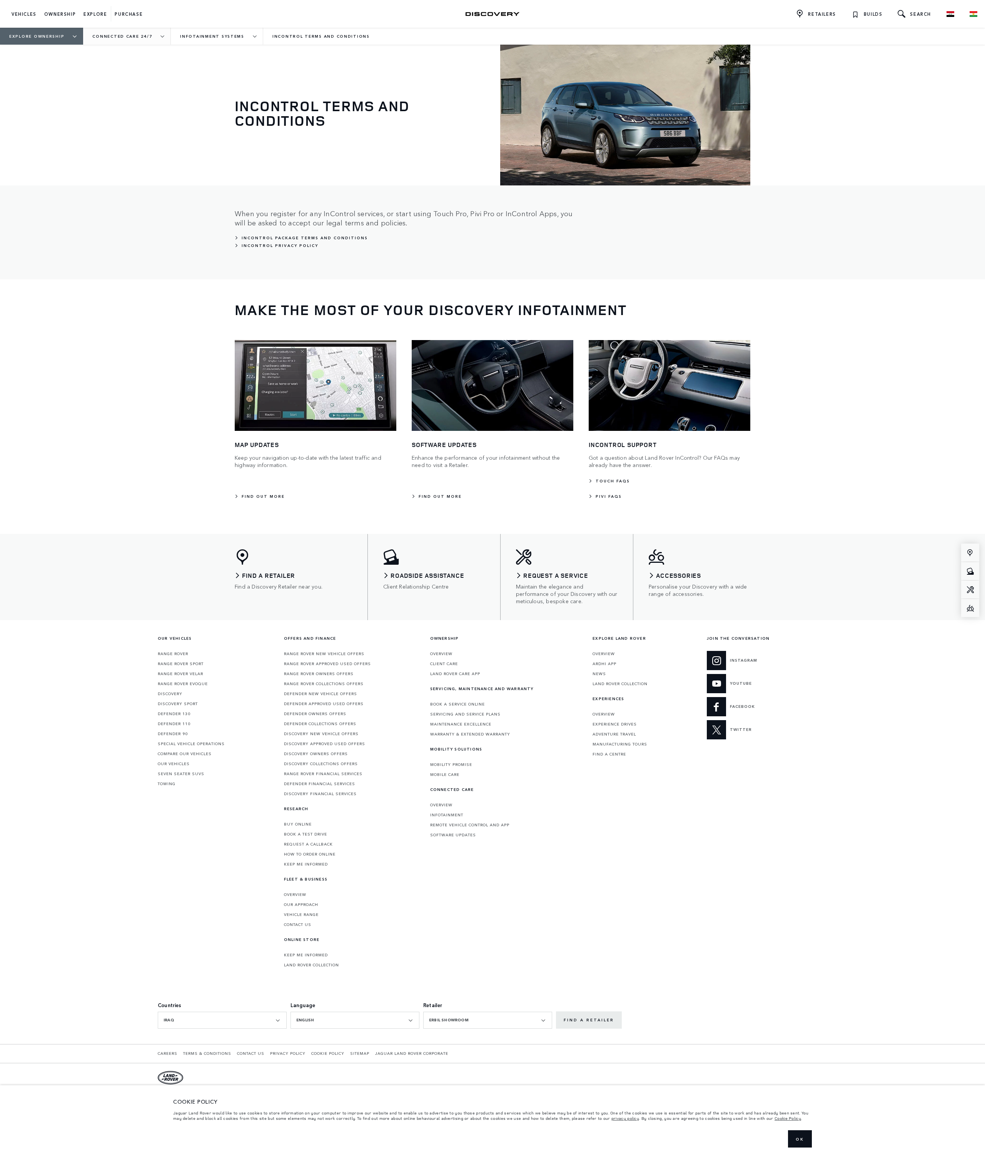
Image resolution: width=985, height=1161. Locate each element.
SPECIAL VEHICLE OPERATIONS (191, 743)
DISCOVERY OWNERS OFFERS (316, 753)
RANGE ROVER (173, 653)
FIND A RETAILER (589, 1020)
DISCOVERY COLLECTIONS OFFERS (321, 763)
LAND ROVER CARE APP (455, 673)
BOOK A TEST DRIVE (305, 834)
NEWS (599, 673)
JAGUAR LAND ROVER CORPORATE (411, 1053)
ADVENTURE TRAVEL (614, 734)
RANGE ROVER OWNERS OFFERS (319, 673)
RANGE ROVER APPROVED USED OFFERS (327, 663)
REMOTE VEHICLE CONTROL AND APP (469, 824)
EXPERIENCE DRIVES (615, 724)
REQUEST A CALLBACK (308, 844)
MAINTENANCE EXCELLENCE (460, 724)
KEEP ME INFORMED (306, 864)
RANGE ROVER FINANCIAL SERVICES (323, 773)
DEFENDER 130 (174, 713)
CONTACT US (297, 924)
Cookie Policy (788, 1118)
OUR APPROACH (301, 904)
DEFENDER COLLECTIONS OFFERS (320, 723)
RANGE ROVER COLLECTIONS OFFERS (324, 683)
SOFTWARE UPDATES (453, 834)
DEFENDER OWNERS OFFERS (315, 713)
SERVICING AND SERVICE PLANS (465, 714)
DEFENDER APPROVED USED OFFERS (324, 703)
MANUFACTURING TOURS (620, 744)
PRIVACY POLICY (288, 1053)
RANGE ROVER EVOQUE (183, 683)
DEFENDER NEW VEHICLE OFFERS (320, 693)
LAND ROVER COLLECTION (311, 965)
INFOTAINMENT (446, 814)
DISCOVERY (170, 693)
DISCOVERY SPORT (178, 703)
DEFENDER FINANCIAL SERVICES (319, 783)
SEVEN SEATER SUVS (181, 773)
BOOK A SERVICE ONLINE (457, 704)
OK (800, 1139)
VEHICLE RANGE (301, 914)
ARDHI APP (604, 663)
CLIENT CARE (444, 663)
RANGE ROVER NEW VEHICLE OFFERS (324, 653)
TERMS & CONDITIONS (207, 1053)
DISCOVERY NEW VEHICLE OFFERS (321, 733)
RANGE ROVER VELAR (180, 673)
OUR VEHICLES (174, 763)
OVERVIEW (295, 894)
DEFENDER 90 (173, 733)
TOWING (166, 783)
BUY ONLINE (298, 824)
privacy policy (625, 1118)
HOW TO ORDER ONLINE (310, 854)
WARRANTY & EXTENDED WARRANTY (470, 734)
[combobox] (222, 1020)
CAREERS (167, 1053)
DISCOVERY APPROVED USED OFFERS (324, 743)
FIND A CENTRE (609, 754)
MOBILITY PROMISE (451, 764)
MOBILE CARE (444, 774)
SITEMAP (359, 1053)
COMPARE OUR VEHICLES (185, 753)
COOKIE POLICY (327, 1053)
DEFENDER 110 (174, 723)
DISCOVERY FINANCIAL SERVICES (320, 793)
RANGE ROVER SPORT (181, 663)
